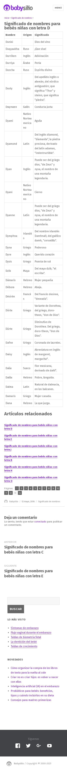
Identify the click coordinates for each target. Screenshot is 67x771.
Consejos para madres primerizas (31, 700)
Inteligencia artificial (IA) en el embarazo (35, 686)
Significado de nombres (49, 501)
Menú (58, 7)
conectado (40, 521)
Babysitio (13, 501)
